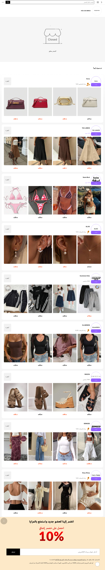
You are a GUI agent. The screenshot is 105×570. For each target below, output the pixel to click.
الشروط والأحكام (59, 559)
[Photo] (96, 81)
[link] (97, 10)
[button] (101, 2)
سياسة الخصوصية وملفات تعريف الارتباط (75, 559)
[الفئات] (98, 2)
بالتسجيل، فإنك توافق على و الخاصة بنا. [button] (74, 559)
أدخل (8, 81)
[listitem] (52, 99)
